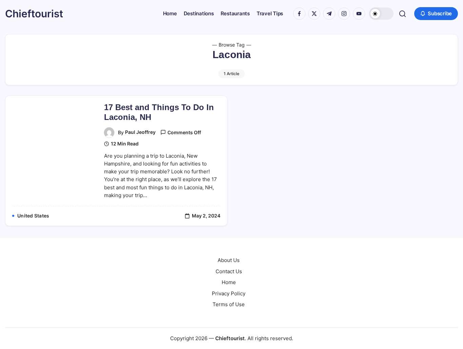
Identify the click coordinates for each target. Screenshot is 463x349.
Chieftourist (34, 13)
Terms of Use (229, 304)
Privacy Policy (228, 293)
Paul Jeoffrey (140, 132)
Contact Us (229, 271)
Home (229, 282)
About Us (229, 260)
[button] (381, 13)
